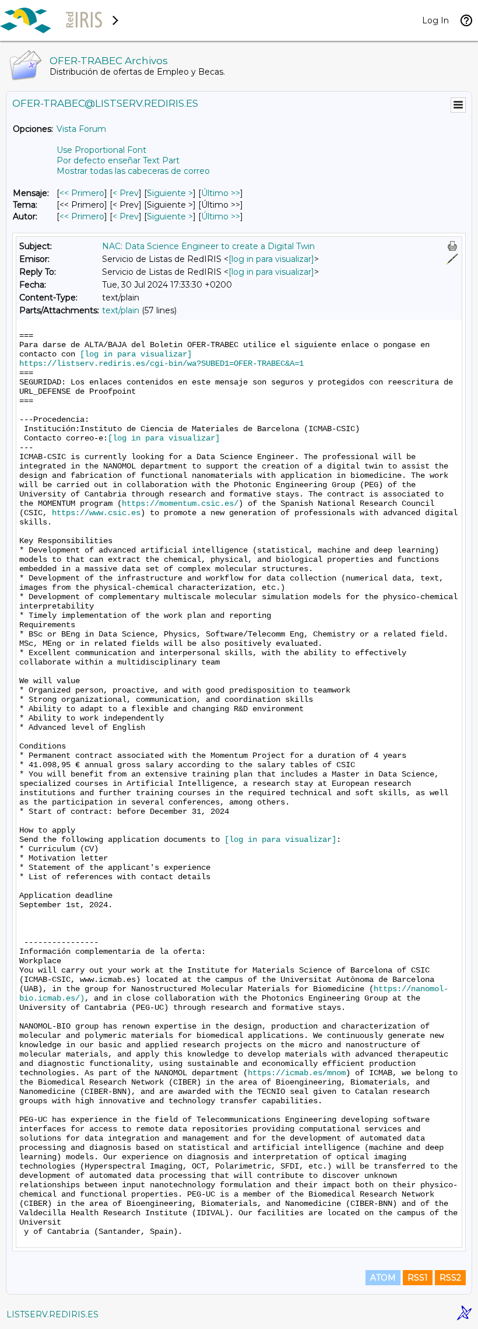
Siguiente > (170, 193)
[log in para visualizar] (271, 259)
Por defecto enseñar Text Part (118, 160)
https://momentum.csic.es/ (180, 503)
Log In (435, 20)
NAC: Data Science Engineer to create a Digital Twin (208, 246)
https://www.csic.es (96, 512)
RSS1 (417, 1277)
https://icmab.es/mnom (297, 1073)
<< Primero (81, 193)
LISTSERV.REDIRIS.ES (52, 1314)
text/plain (120, 310)
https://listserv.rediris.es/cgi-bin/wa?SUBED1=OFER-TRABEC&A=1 (161, 363)
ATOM (383, 1277)
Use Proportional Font (101, 150)
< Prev (126, 193)
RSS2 (450, 1277)
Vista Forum (81, 129)
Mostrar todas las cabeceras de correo (133, 171)
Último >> (220, 193)
